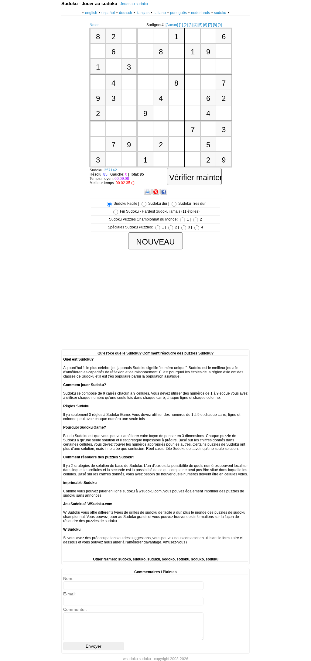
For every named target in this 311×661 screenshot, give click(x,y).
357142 (110, 170)
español (108, 13)
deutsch (125, 13)
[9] (220, 25)
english (91, 13)
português (178, 13)
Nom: (68, 578)
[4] (195, 25)
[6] (205, 25)
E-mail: (70, 593)
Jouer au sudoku (134, 4)
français (142, 13)
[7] (210, 25)
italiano (160, 13)
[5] (200, 25)
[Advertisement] (155, 299)
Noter (94, 25)
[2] (186, 25)
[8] (215, 25)
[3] (191, 25)
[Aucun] (172, 25)
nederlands (200, 13)
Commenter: (75, 609)
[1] (181, 25)
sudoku (220, 13)
